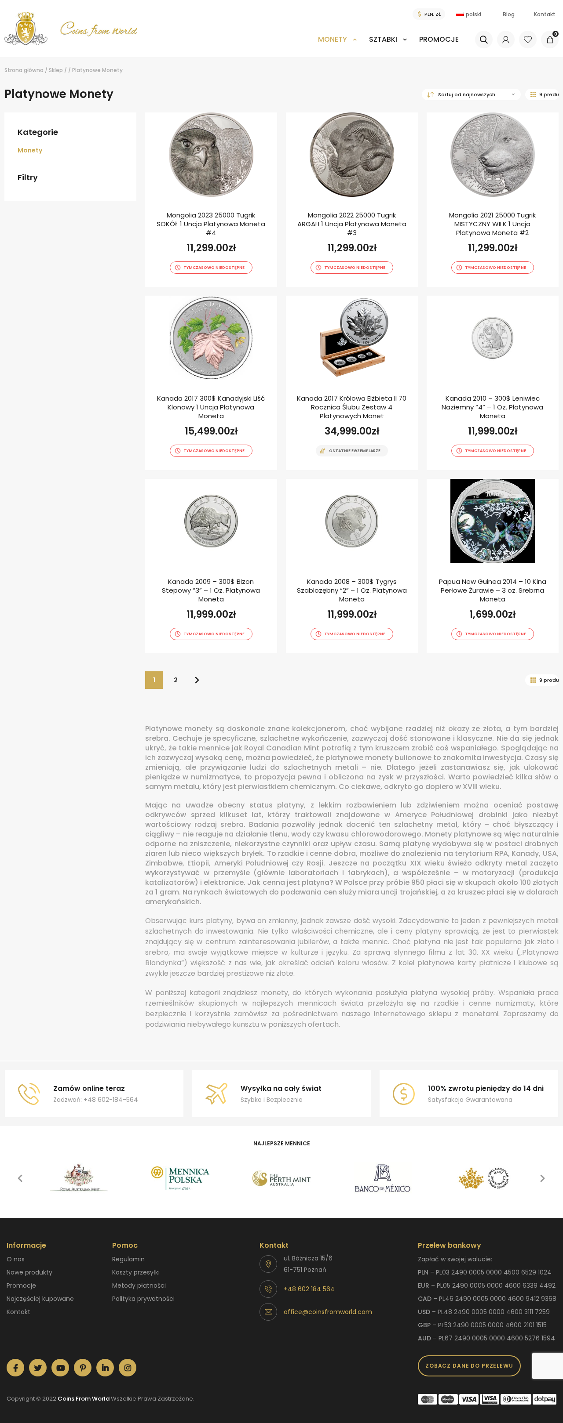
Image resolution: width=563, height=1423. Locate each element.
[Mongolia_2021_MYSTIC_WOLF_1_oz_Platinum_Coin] (493, 199)
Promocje (439, 39)
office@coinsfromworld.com (328, 1311)
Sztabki (383, 39)
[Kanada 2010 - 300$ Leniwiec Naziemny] (493, 383)
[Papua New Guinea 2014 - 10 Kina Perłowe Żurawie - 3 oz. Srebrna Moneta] (493, 566)
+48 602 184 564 (309, 1289)
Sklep (56, 70)
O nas (16, 1259)
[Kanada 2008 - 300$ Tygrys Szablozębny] (352, 566)
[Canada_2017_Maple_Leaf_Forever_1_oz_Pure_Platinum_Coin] (211, 383)
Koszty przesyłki (136, 1272)
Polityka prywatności (143, 1298)
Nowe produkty (29, 1272)
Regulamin (128, 1259)
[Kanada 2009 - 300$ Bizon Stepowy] (211, 566)
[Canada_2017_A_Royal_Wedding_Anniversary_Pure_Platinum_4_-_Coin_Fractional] (352, 383)
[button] (20, 1178)
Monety (332, 39)
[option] (79, 1178)
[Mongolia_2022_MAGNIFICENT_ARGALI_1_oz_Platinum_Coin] (352, 199)
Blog (509, 14)
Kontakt (545, 14)
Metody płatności (139, 1285)
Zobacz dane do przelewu (469, 1365)
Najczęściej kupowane (40, 1298)
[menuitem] (337, 45)
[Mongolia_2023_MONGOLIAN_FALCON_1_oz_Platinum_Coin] (211, 199)
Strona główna (24, 70)
